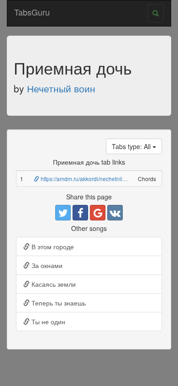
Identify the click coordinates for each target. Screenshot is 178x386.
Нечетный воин (61, 88)
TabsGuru (32, 12)
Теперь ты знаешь (58, 302)
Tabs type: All (132, 146)
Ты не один (47, 321)
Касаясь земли (53, 284)
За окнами (46, 265)
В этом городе (52, 246)
